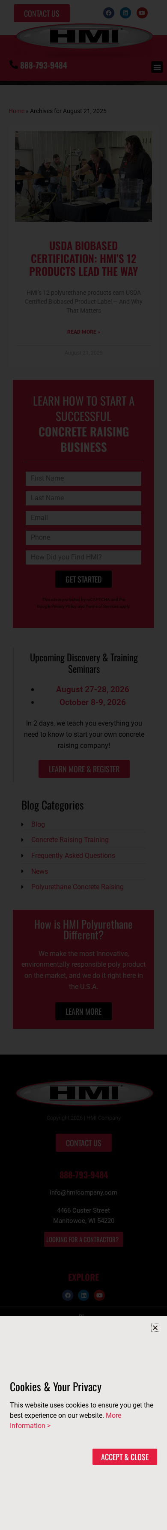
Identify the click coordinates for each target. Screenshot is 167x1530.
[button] (155, 1327)
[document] (83, 765)
